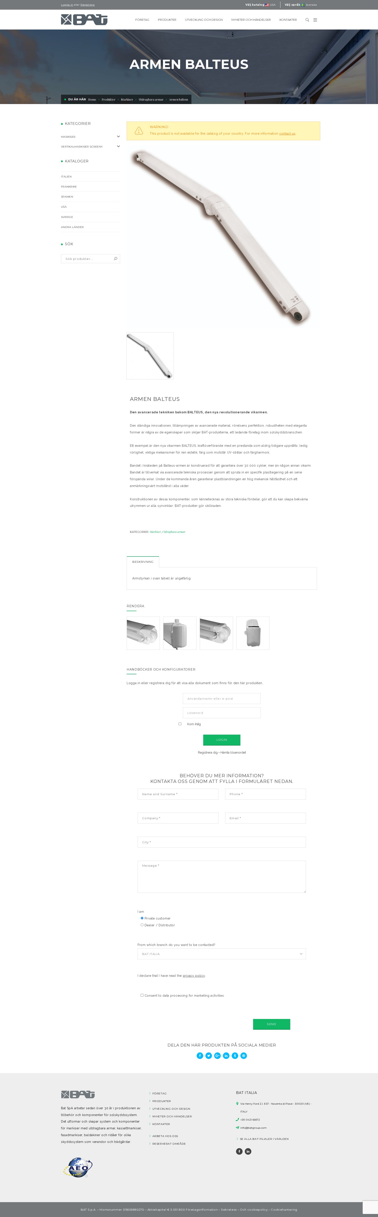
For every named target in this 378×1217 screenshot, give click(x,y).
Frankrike (69, 186)
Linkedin (248, 1151)
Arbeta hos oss (165, 1136)
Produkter (161, 1101)
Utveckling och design (171, 1108)
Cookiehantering (284, 1209)
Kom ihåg (194, 724)
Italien (66, 176)
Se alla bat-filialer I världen (264, 1139)
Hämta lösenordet (233, 752)
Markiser (127, 99)
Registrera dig (208, 752)
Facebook (239, 1151)
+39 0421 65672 (250, 1119)
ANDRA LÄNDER (72, 227)
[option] (223, 236)
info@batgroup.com (253, 1127)
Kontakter (161, 1124)
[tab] (143, 561)
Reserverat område (169, 1143)
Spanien (67, 196)
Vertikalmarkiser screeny (82, 146)
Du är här (77, 99)
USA (64, 206)
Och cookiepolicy (254, 1209)
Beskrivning (143, 561)
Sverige (67, 217)
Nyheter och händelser (172, 1116)
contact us (287, 133)
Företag (159, 1093)
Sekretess (229, 1209)
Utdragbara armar (174, 532)
